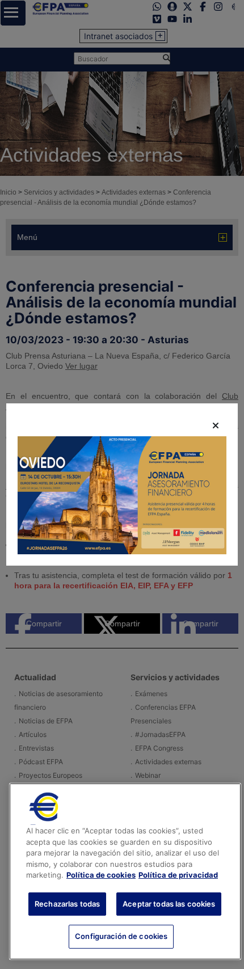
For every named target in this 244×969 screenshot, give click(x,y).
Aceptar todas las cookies (169, 903)
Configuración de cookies (121, 936)
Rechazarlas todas (67, 903)
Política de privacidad (178, 874)
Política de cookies (101, 874)
